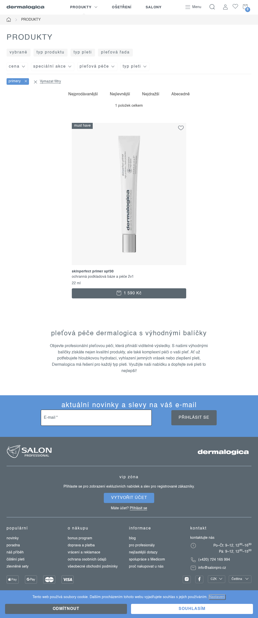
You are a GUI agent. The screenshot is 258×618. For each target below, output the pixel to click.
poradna (13, 545)
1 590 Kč (132, 293)
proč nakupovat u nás (146, 566)
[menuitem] (84, 7)
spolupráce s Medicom (147, 559)
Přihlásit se (194, 418)
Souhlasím (192, 609)
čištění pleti (15, 559)
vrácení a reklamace (84, 552)
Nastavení (217, 597)
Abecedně (180, 94)
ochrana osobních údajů (87, 559)
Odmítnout (66, 609)
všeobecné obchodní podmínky (93, 566)
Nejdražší (150, 94)
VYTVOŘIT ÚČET (129, 498)
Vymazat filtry (50, 81)
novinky (13, 538)
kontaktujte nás (202, 538)
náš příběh (15, 552)
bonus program (80, 538)
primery (15, 81)
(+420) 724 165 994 (214, 559)
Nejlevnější (120, 94)
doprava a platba (81, 545)
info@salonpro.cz (212, 568)
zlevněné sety (17, 566)
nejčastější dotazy (143, 552)
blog (132, 538)
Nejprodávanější (83, 94)
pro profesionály (142, 545)
